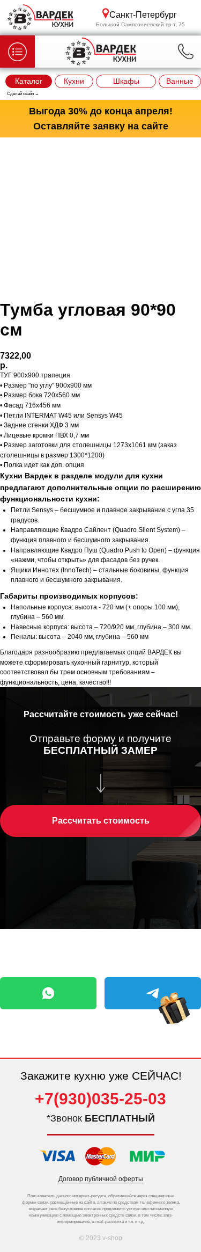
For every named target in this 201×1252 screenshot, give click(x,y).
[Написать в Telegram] (153, 993)
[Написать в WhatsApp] (48, 993)
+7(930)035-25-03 (100, 1099)
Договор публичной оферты (100, 1179)
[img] (174, 1008)
